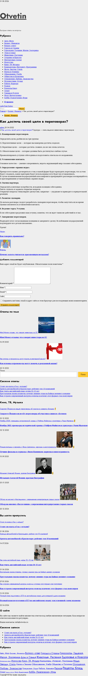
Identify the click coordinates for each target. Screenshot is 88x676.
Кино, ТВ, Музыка (12, 64)
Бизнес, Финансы (12, 43)
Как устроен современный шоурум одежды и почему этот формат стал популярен (36, 396)
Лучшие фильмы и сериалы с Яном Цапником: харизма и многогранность (28, 447)
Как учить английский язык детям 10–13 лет (19, 391)
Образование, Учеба (13, 74)
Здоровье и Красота (12, 57)
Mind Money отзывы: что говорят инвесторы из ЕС (19, 332)
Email (3, 292)
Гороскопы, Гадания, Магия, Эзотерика (21, 50)
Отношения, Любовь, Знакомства (18, 79)
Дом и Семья (9, 53)
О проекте (8, 102)
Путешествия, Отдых (13, 81)
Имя (2, 287)
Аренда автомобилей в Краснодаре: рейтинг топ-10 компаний (27, 389)
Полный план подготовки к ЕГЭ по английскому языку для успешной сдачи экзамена (32, 596)
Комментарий (7, 283)
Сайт (2, 296)
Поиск (2, 370)
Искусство (8, 62)
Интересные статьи (13, 60)
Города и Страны (11, 48)
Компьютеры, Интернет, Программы (20, 67)
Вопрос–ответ (10, 45)
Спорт (7, 90)
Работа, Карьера (11, 83)
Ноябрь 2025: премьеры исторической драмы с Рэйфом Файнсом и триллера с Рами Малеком (37, 421)
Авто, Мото (9, 41)
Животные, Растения (13, 55)
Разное (7, 86)
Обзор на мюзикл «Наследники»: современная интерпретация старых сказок (29, 499)
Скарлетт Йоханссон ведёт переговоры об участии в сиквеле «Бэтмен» (27, 409)
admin (2, 127)
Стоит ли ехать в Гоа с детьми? (13, 386)
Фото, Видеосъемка (12, 95)
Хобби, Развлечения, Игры (15, 98)
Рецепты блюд (10, 88)
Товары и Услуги (11, 93)
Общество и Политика (14, 76)
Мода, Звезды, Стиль (13, 69)
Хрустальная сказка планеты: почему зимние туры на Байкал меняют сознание (35, 393)
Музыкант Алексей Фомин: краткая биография (17, 473)
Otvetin (13, 15)
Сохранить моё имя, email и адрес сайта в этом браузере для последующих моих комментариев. (45, 301)
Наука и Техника (11, 72)
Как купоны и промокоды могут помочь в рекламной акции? (23, 359)
